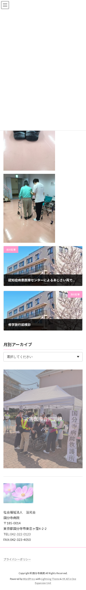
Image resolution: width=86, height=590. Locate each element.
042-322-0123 (20, 534)
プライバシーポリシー (17, 559)
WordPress (29, 579)
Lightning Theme (50, 579)
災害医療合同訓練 (43, 419)
